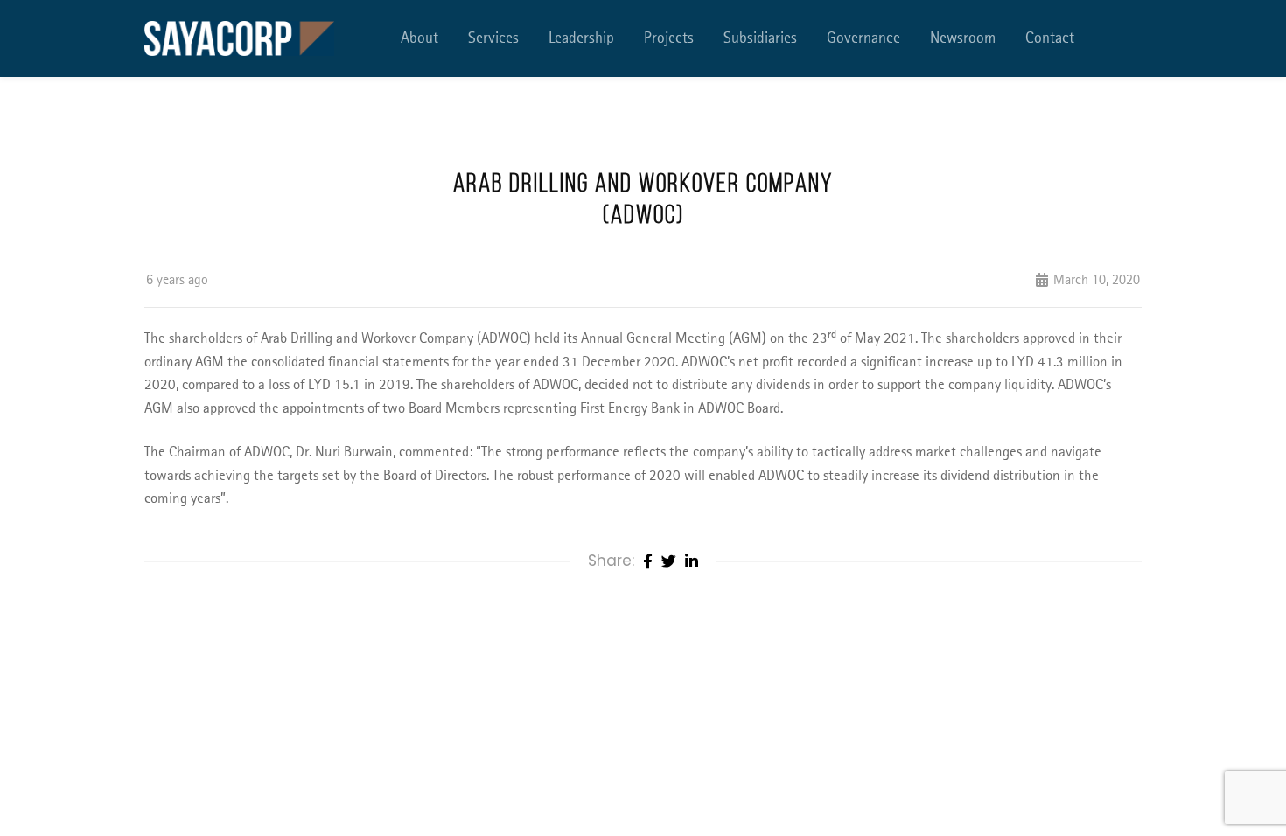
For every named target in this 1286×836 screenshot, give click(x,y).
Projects (669, 38)
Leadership (581, 38)
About (419, 38)
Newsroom (963, 38)
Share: (611, 560)
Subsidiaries (760, 38)
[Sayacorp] (239, 38)
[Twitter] (668, 561)
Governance (863, 38)
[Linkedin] (691, 561)
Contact (1049, 38)
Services (493, 38)
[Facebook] (648, 561)
